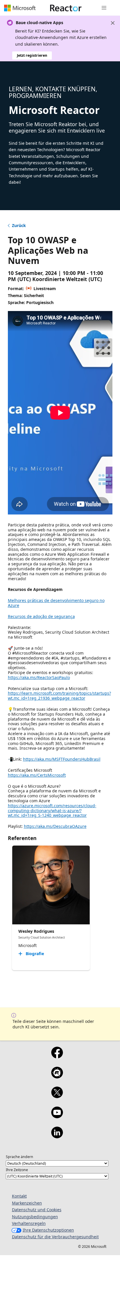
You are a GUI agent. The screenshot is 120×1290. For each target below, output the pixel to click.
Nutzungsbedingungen (35, 1216)
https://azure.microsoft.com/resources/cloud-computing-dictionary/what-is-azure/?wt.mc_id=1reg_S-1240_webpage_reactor (52, 810)
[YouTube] (57, 1116)
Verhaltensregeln (29, 1223)
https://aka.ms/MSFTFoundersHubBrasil (61, 759)
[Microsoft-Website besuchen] (20, 8)
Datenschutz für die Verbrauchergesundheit (55, 1236)
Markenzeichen (27, 1203)
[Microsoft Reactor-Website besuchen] (66, 8)
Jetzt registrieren (32, 55)
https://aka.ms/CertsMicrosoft (37, 775)
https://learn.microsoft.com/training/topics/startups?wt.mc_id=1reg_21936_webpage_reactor (59, 695)
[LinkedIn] (57, 1136)
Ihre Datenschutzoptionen (48, 1230)
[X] (57, 1096)
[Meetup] (57, 1076)
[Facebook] (57, 1056)
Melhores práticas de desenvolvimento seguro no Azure (56, 603)
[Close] (112, 23)
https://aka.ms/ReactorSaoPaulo (39, 677)
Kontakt (19, 1196)
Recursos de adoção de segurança (41, 616)
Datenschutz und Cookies (36, 1209)
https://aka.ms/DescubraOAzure (55, 826)
